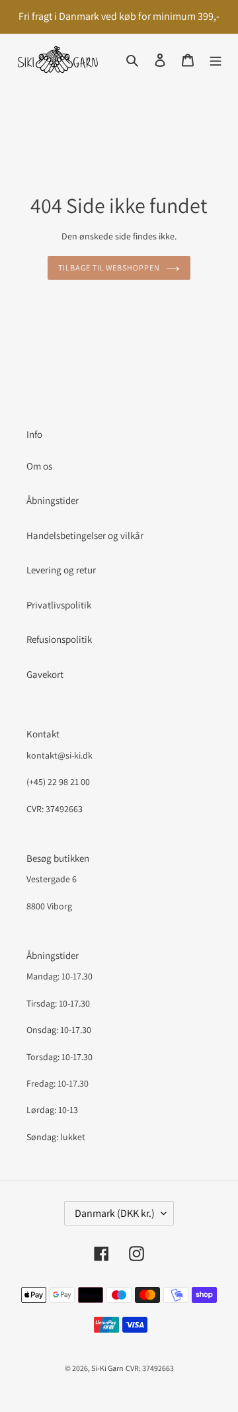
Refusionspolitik (59, 639)
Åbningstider (52, 500)
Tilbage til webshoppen (109, 267)
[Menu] (215, 60)
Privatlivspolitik (58, 605)
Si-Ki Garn (107, 1368)
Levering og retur (61, 569)
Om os (39, 466)
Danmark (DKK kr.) (115, 1213)
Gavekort (44, 674)
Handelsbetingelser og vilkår (84, 535)
